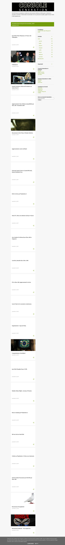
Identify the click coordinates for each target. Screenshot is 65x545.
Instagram (40, 89)
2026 (39, 38)
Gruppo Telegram (42, 91)
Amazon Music (41, 73)
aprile (40, 50)
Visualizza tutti (15, 25)
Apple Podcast (41, 72)
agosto (40, 41)
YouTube (40, 80)
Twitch (39, 81)
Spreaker (40, 74)
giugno (40, 45)
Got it (36, 543)
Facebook (40, 82)
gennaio (41, 56)
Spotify (39, 70)
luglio (40, 43)
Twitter (39, 92)
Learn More (30, 543)
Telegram (40, 90)
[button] (33, 47)
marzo (40, 52)
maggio (40, 47)
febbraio (41, 54)
